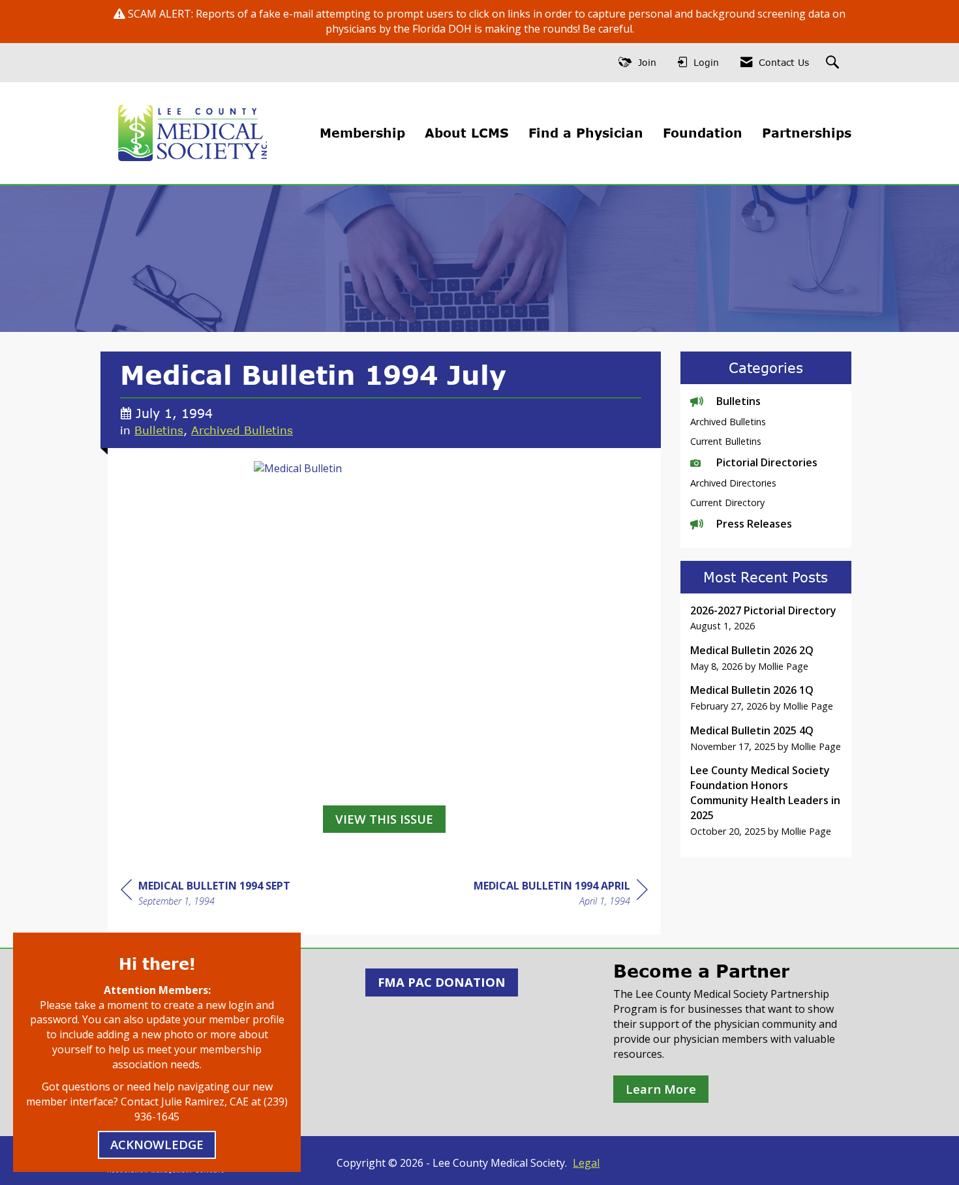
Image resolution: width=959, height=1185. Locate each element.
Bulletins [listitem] (738, 401)
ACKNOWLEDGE (157, 1144)
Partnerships (806, 132)
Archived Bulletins (242, 429)
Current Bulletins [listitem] (725, 441)
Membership (362, 132)
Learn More (661, 1089)
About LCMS (467, 132)
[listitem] (766, 618)
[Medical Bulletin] (384, 629)
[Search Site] (834, 63)
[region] (561, 895)
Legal (586, 1163)
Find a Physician (585, 132)
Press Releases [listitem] (754, 524)
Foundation (702, 132)
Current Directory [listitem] (727, 502)
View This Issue (384, 819)
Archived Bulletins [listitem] (728, 421)
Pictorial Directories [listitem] (766, 462)
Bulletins (158, 429)
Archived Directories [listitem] (733, 483)
